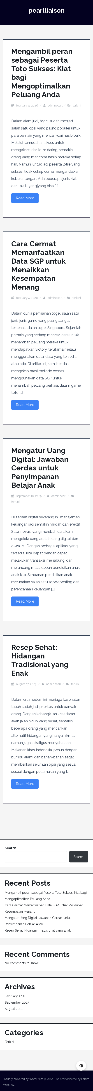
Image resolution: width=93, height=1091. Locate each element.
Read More (25, 198)
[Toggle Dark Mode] (81, 1066)
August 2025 (14, 1009)
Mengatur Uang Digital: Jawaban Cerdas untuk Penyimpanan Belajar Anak (39, 467)
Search (10, 848)
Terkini (77, 105)
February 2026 (15, 996)
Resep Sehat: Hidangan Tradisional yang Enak (39, 660)
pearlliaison (46, 10)
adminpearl (55, 105)
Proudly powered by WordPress (23, 1079)
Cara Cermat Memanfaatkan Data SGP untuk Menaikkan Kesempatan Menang (38, 265)
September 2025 (17, 1002)
